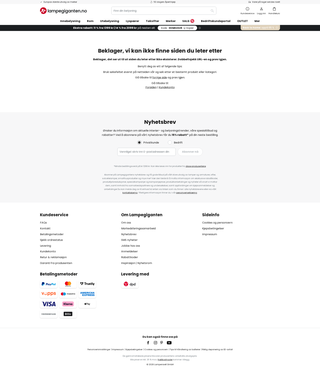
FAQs (43, 223)
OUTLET (242, 21)
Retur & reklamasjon (53, 257)
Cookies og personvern (217, 223)
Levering (45, 246)
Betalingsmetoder (52, 234)
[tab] (79, 239)
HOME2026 (177, 28)
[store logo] (63, 10)
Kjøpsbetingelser (213, 228)
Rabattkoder (129, 257)
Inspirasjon (128, 263)
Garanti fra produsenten (56, 263)
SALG (186, 21)
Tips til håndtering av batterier (185, 349)
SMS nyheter (129, 240)
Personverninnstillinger (99, 349)
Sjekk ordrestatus (51, 240)
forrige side (159, 77)
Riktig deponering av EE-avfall (217, 349)
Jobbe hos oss (130, 246)
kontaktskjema (130, 192)
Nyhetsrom (144, 263)
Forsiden (151, 87)
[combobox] (164, 10)
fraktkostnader (165, 359)
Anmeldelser (129, 251)
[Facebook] (150, 342)
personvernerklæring (186, 192)
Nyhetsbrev (128, 234)
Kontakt (45, 228)
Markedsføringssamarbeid (138, 228)
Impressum (209, 234)
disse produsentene (196, 166)
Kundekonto (167, 87)
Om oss (126, 223)
